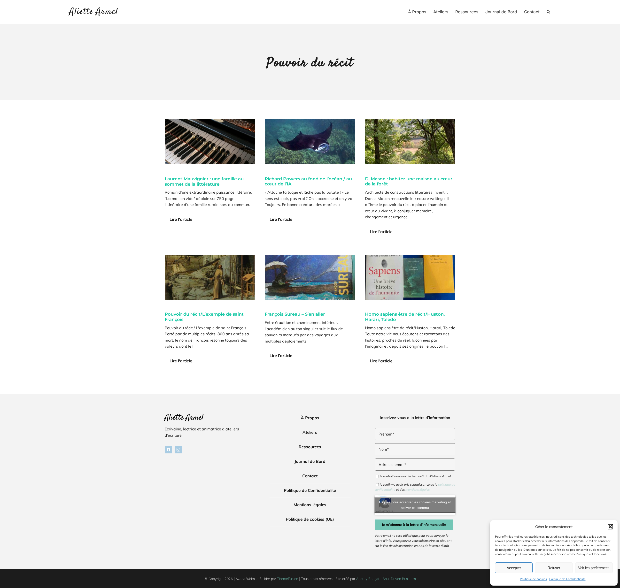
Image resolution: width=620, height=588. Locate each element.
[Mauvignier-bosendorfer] (210, 121)
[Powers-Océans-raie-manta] (310, 121)
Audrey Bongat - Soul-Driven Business (386, 579)
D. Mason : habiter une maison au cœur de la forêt (408, 181)
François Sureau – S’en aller (295, 314)
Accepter (514, 568)
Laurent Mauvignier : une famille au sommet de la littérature (204, 181)
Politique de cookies (533, 579)
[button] (610, 526)
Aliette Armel (93, 12)
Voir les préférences (594, 568)
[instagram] (178, 449)
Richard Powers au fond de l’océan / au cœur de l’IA (308, 181)
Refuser (554, 568)
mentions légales (417, 489)
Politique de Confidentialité (567, 579)
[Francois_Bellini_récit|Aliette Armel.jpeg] (210, 256)
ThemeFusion (287, 579)
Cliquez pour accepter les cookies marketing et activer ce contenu (415, 505)
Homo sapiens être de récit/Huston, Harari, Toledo (405, 317)
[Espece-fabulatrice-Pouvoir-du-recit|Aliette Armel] (410, 256)
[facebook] (168, 449)
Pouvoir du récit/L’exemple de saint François (204, 317)
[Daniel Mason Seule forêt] (410, 121)
